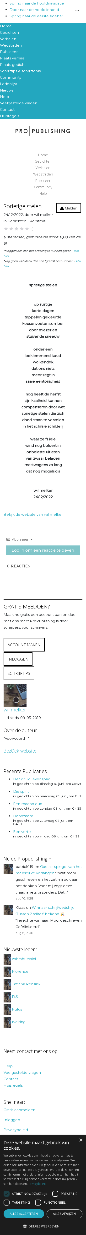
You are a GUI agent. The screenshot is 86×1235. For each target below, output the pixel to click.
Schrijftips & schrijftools (20, 71)
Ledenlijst (8, 84)
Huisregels (9, 116)
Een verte (22, 831)
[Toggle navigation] (77, 10)
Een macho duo (27, 804)
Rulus (17, 1009)
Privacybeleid (16, 1130)
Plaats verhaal (12, 58)
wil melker (15, 709)
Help (4, 96)
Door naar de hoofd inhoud (34, 9)
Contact (7, 109)
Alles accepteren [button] (24, 1214)
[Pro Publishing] (43, 131)
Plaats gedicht (13, 64)
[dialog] (43, 1185)
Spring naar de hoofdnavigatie (37, 3)
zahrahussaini (24, 959)
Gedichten (9, 32)
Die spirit (21, 791)
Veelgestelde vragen (18, 103)
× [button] (80, 1140)
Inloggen (12, 1120)
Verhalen (8, 39)
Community (10, 77)
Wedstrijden (11, 45)
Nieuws (6, 90)
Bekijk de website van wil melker (33, 514)
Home (6, 26)
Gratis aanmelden (19, 1110)
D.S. (15, 997)
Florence (20, 971)
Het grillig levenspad (31, 779)
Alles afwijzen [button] (64, 1214)
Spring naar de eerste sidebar (36, 16)
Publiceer (9, 51)
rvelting (19, 1022)
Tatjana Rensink (26, 984)
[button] (43, 1226)
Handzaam (23, 816)
